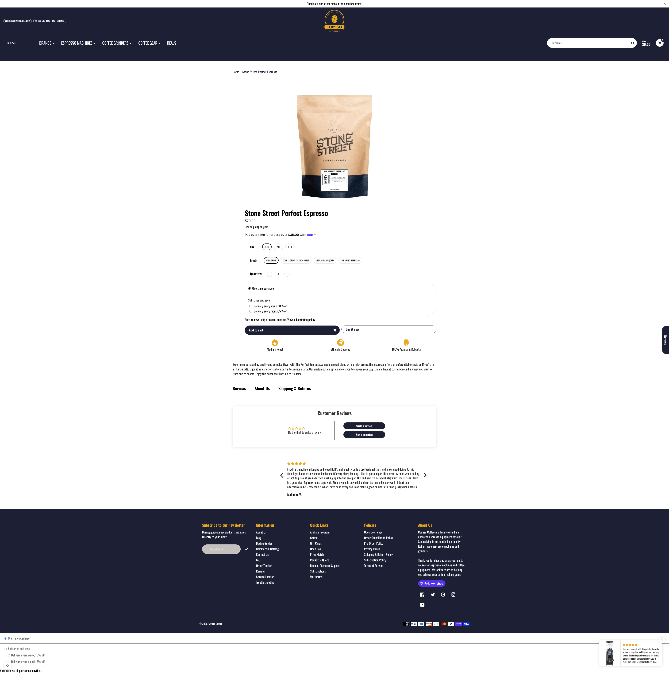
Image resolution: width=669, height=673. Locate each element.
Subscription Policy (375, 560)
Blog (258, 537)
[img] (303, 463)
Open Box (315, 549)
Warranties (316, 576)
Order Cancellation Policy (378, 537)
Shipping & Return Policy (378, 554)
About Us (262, 388)
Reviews (261, 571)
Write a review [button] (364, 426)
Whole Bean (271, 260)
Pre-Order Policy (373, 543)
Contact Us (262, 554)
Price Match (317, 554)
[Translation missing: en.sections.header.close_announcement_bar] (664, 4)
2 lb (278, 247)
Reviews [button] (665, 340)
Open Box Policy (373, 532)
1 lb (267, 247)
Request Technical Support (325, 565)
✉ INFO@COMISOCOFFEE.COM (17, 20)
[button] (662, 640)
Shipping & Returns (294, 388)
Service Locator (265, 576)
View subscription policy (301, 319)
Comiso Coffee (215, 623)
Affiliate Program (319, 532)
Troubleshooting (265, 582)
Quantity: (256, 273)
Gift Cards (316, 543)
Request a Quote (319, 560)
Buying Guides (264, 543)
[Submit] (246, 548)
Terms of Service (373, 565)
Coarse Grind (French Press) (296, 260)
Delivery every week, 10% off (27, 655)
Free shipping (252, 227)
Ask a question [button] (364, 434)
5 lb (290, 247)
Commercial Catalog (267, 549)
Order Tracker (264, 565)
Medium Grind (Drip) (325, 260)
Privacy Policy (372, 549)
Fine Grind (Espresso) (350, 260)
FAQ (258, 560)
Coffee (314, 537)
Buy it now (352, 329)
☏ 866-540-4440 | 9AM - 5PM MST (49, 20)
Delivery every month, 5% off (27, 661)
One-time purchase (18, 638)
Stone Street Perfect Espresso (259, 71)
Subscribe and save (18, 648)
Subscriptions (318, 571)
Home (236, 71)
